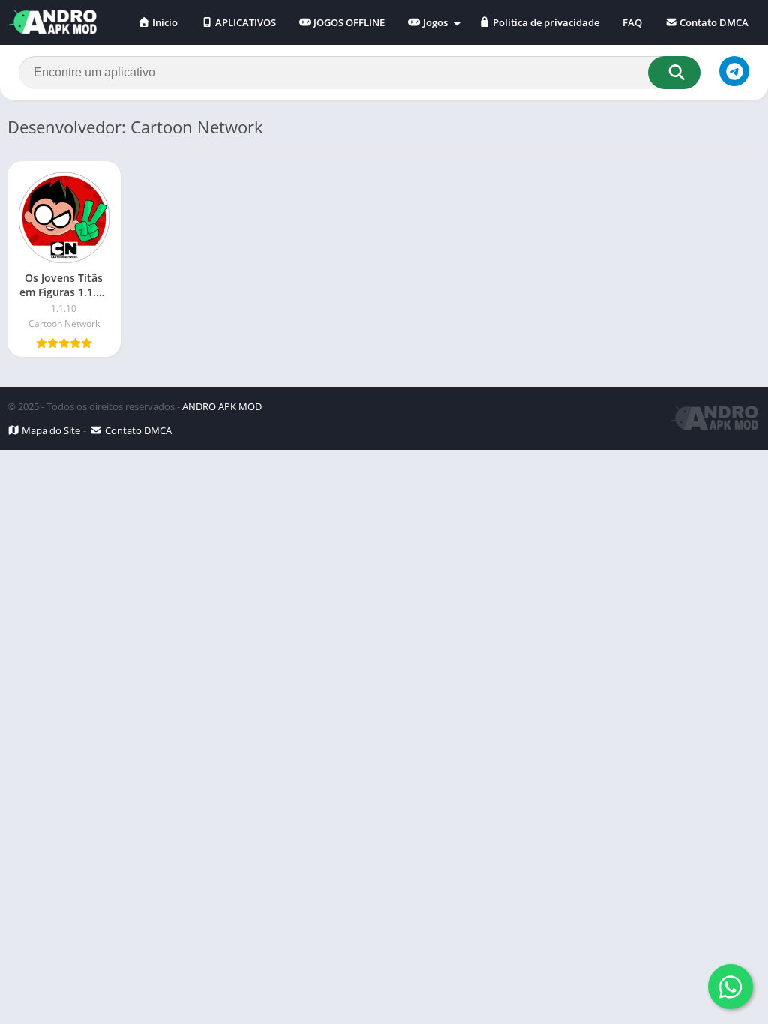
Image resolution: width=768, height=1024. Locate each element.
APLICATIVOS (244, 22)
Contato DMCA (712, 22)
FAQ (632, 22)
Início (164, 22)
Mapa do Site (50, 430)
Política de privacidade (544, 22)
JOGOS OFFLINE (348, 22)
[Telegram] (734, 71)
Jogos (434, 22)
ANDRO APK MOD (222, 406)
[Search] (674, 72)
